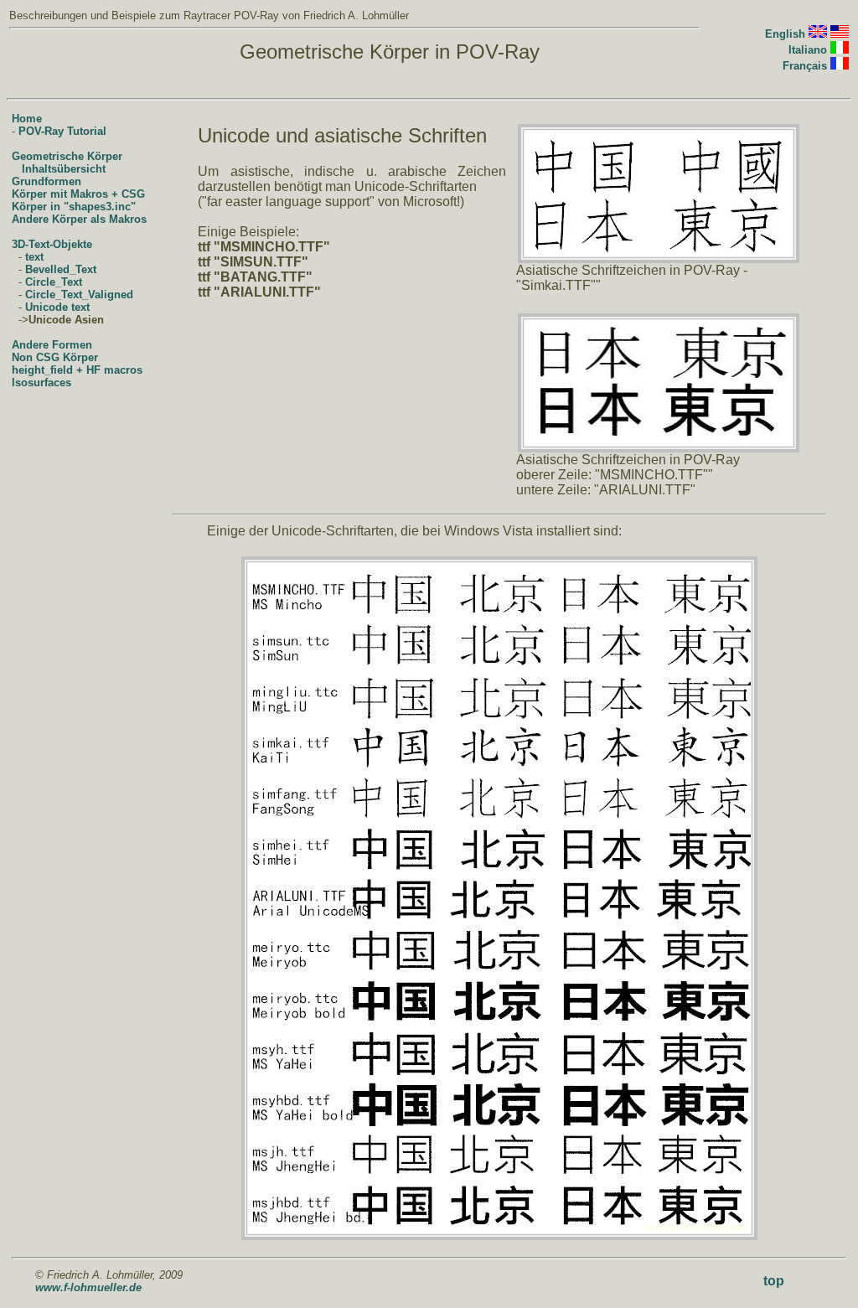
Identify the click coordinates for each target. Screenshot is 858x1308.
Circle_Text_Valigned (79, 294)
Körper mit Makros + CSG (78, 194)
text (34, 257)
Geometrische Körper (67, 156)
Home (27, 118)
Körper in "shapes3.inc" (74, 206)
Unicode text (57, 307)
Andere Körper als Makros (79, 219)
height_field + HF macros (77, 370)
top (773, 1281)
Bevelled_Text (60, 269)
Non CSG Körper (55, 357)
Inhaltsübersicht (64, 169)
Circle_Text (53, 282)
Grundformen (46, 181)
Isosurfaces (41, 382)
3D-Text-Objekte (52, 244)
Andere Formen (52, 345)
